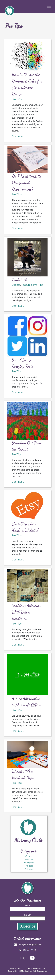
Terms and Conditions (36, 968)
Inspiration (29, 862)
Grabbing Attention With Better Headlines (26, 612)
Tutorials (29, 869)
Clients (16, 284)
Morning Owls (28, 840)
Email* (27, 914)
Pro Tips (17, 99)
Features (26, 284)
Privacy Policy (15, 968)
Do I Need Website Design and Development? (26, 183)
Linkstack (19, 279)
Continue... (18, 136)
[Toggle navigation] (49, 6)
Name (27, 905)
